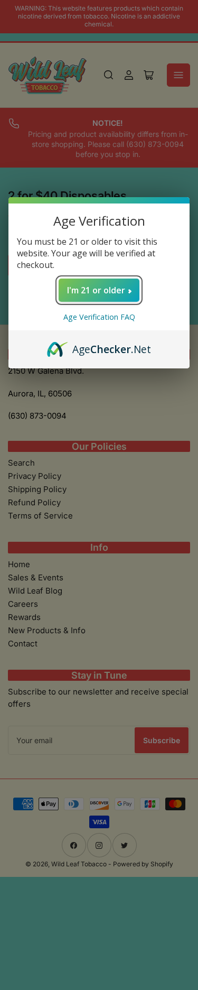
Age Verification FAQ (99, 317)
